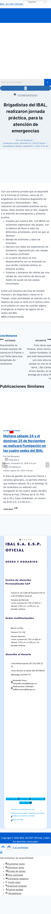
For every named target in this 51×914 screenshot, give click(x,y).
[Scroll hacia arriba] (3, 847)
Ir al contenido (20, 847)
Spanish (31, 2)
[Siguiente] (47, 465)
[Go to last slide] (3, 465)
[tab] (20, 539)
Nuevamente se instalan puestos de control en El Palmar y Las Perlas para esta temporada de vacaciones (12, 352)
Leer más (10, 509)
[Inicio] (14, 95)
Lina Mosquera (25, 140)
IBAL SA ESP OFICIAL (11, 4)
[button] (25, 88)
